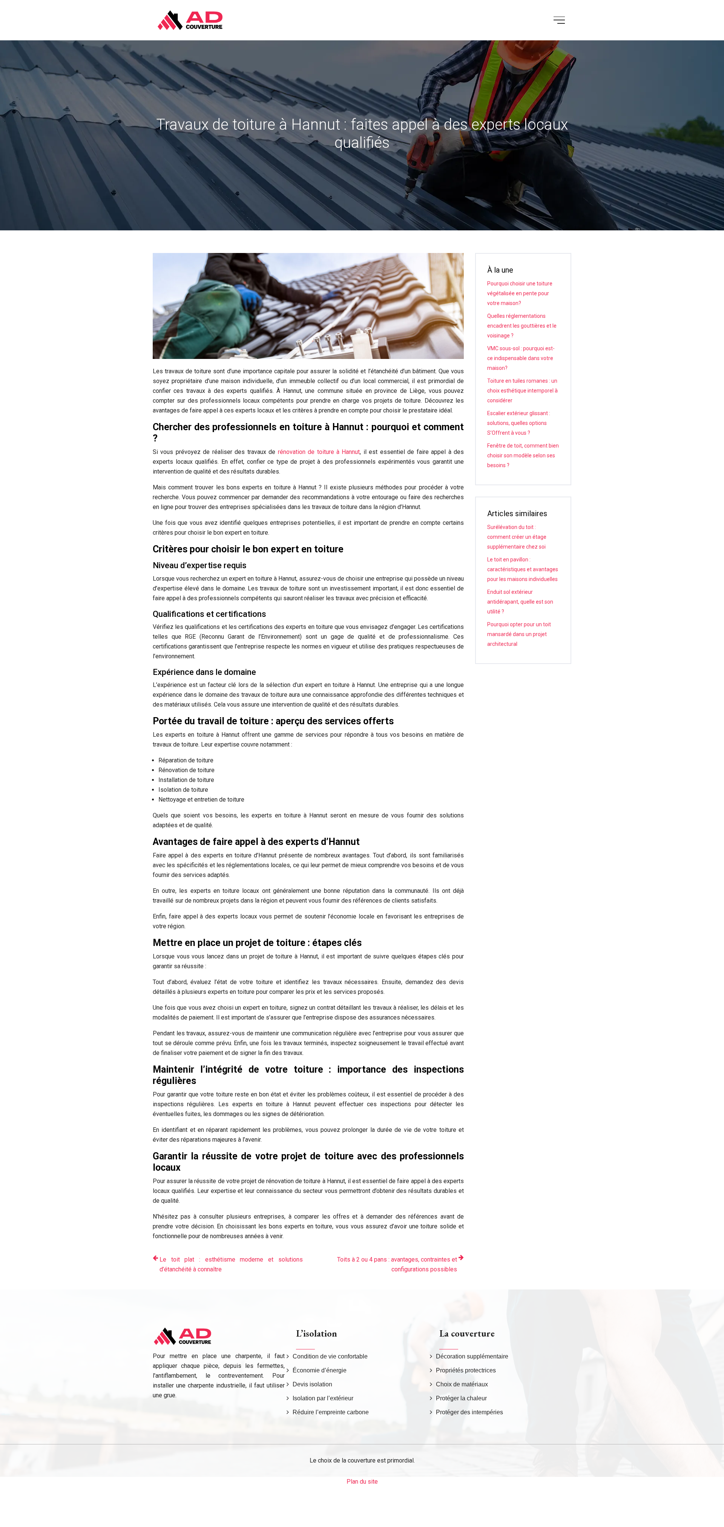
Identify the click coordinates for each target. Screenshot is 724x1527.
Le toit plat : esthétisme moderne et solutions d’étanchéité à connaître (231, 1264)
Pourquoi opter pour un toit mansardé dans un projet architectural (519, 634)
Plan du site (362, 1481)
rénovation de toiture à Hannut (319, 451)
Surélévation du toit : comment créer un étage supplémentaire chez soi (516, 537)
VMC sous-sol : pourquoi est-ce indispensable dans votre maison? (521, 358)
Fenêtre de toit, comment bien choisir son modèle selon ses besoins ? (523, 455)
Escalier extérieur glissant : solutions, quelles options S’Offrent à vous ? (518, 423)
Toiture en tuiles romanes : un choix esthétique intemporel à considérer (522, 390)
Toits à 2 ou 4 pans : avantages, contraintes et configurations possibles (397, 1264)
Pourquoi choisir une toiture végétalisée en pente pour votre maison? (519, 293)
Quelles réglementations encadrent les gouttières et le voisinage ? (522, 326)
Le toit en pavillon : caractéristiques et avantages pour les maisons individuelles (522, 569)
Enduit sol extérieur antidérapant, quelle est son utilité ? (520, 602)
